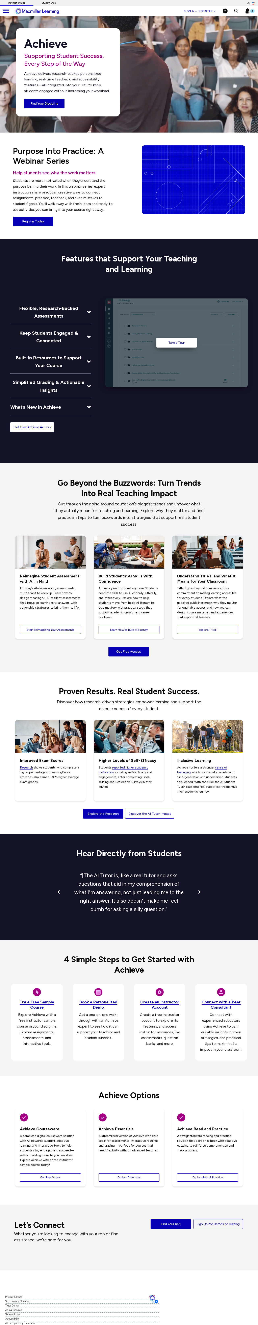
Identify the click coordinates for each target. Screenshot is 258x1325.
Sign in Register (198, 11)
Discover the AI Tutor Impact (149, 814)
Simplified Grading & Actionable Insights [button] (48, 386)
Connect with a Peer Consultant (221, 1005)
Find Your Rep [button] (171, 1224)
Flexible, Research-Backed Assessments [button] (48, 312)
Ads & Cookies (13, 1310)
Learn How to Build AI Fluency (129, 630)
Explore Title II (207, 630)
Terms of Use (12, 1314)
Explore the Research (103, 814)
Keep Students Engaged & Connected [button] (48, 337)
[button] (236, 11)
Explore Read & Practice (207, 1177)
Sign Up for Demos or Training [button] (218, 1224)
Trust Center (12, 1305)
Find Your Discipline (44, 103)
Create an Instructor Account (159, 1005)
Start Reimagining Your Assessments (50, 630)
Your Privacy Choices (17, 1301)
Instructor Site (16, 2)
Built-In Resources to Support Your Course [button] (49, 361)
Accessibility (12, 1318)
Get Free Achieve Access (32, 427)
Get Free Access (128, 651)
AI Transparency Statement (20, 1323)
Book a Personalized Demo (98, 1005)
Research (26, 767)
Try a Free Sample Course (37, 1005)
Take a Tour (176, 343)
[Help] (225, 11)
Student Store (49, 2)
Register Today (33, 221)
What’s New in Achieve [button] (35, 407)
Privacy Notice (13, 1296)
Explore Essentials (129, 1177)
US (249, 3)
